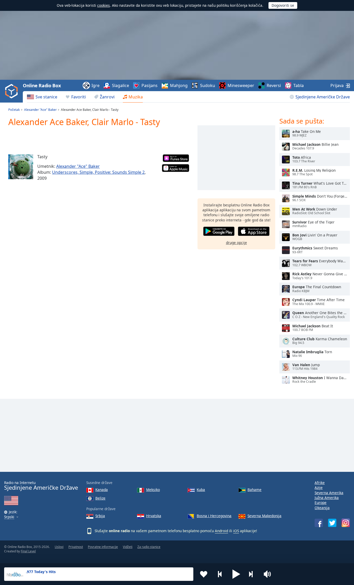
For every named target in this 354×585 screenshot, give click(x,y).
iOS (236, 530)
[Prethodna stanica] (220, 574)
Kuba (201, 489)
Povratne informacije (103, 547)
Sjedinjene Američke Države (322, 97)
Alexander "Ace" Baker (78, 166)
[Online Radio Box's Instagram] (346, 522)
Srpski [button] (9, 517)
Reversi (274, 85)
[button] (236, 574)
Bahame (254, 489)
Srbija (100, 515)
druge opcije (236, 242)
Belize (100, 498)
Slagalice (120, 85)
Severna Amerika (329, 492)
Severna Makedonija (264, 515)
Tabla (298, 85)
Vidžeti (127, 547)
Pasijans (149, 85)
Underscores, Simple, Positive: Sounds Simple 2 (98, 172)
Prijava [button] (337, 85)
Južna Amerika (327, 497)
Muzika (136, 97)
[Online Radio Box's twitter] (332, 523)
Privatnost (75, 547)
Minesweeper (241, 85)
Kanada (101, 489)
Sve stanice (46, 97)
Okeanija (322, 507)
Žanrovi (107, 97)
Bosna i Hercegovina (214, 515)
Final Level (28, 551)
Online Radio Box (42, 85)
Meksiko (153, 489)
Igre (95, 85)
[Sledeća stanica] (252, 574)
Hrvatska (153, 515)
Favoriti (78, 97)
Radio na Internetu (41, 485)
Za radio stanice (148, 547)
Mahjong (179, 85)
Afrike (320, 482)
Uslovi (59, 547)
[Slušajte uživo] (286, 134)
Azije (319, 487)
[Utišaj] (269, 574)
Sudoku (207, 85)
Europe (321, 502)
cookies (103, 5)
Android (221, 530)
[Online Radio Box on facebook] (319, 523)
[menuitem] (42, 97)
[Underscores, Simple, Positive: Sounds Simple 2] (20, 166)
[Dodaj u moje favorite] (203, 574)
